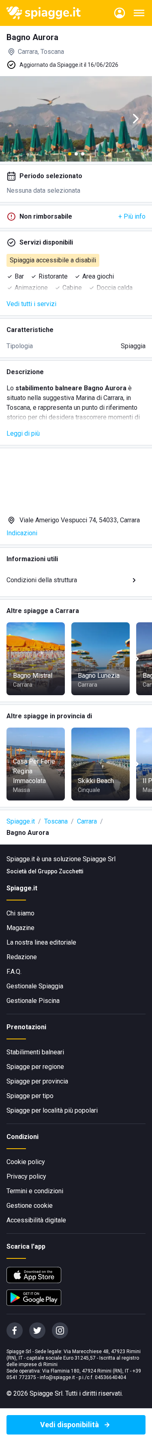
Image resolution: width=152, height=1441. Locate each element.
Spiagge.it (20, 821)
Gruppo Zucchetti (60, 871)
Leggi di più (23, 433)
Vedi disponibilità (69, 1424)
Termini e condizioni (34, 1191)
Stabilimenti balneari (35, 1052)
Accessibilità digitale (36, 1220)
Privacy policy (26, 1176)
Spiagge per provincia (37, 1081)
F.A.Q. (13, 971)
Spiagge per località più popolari (52, 1110)
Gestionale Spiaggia (34, 986)
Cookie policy (25, 1162)
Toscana (56, 821)
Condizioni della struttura (41, 580)
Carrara (87, 821)
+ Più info (132, 216)
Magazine (20, 928)
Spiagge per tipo (30, 1096)
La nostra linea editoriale (41, 942)
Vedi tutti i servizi (31, 304)
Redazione (21, 957)
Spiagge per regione (35, 1067)
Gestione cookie (29, 1205)
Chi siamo (20, 913)
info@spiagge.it (57, 1377)
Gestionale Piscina (33, 1001)
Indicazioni (21, 533)
